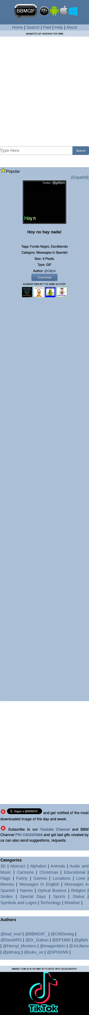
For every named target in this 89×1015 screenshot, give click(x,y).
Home (17, 27)
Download (44, 277)
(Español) (80, 177)
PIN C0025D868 (28, 834)
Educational (74, 872)
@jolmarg (11, 952)
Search (33, 27)
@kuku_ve (33, 952)
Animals (58, 866)
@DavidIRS (11, 940)
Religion (78, 890)
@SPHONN (57, 952)
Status (78, 896)
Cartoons (25, 872)
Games (40, 878)
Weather (72, 902)
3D (3, 866)
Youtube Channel (55, 829)
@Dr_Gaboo (36, 940)
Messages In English (39, 884)
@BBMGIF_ (36, 934)
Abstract (17, 866)
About (71, 27)
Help (59, 27)
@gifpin (50, 270)
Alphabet (38, 866)
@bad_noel (10, 934)
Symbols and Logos (18, 902)
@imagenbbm (52, 946)
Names (26, 890)
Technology (50, 902)
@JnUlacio (79, 946)
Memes (7, 884)
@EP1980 (61, 940)
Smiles (6, 896)
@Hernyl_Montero (19, 946)
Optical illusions (52, 890)
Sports (59, 896)
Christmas (49, 872)
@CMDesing (62, 934)
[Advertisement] (44, 91)
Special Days (33, 896)
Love (80, 878)
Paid (47, 27)
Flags (5, 878)
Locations (61, 878)
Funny (22, 878)
